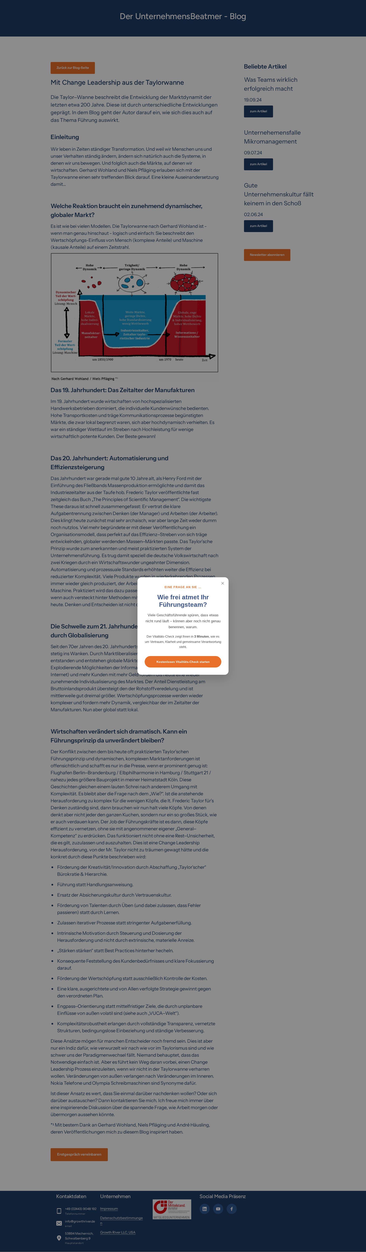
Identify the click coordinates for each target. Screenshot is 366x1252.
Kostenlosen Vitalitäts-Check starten (183, 661)
